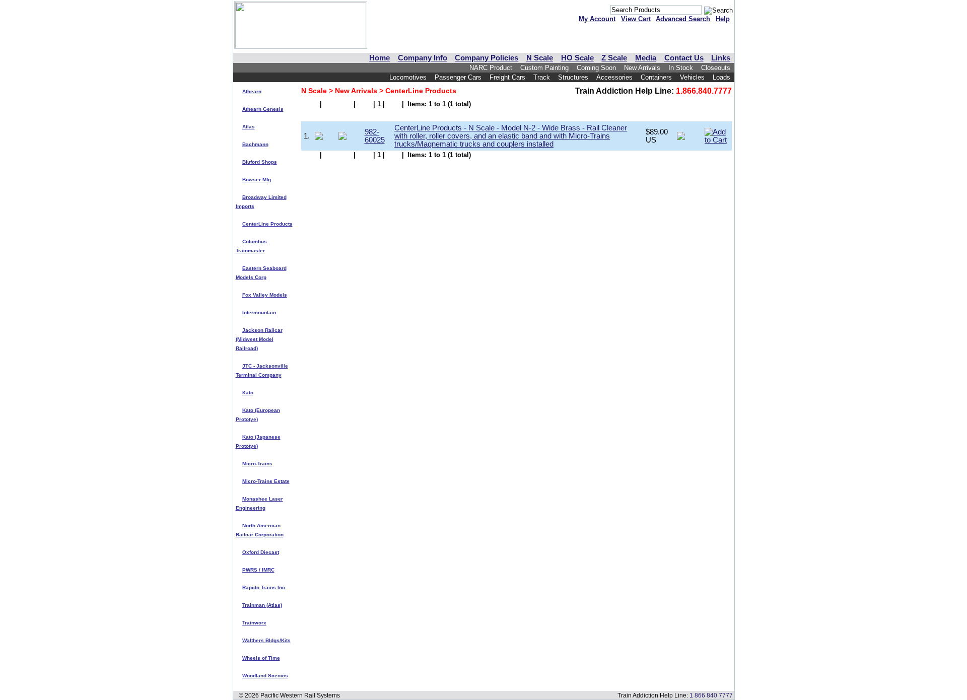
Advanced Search (683, 19)
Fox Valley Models (264, 295)
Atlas (248, 126)
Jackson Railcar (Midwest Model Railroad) (259, 339)
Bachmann (255, 144)
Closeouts (715, 68)
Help (723, 19)
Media (645, 58)
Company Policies (486, 58)
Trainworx (254, 622)
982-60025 (375, 136)
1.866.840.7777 (704, 91)
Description (414, 115)
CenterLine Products (267, 224)
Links (720, 58)
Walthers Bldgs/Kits (266, 640)
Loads (721, 77)
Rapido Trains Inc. (264, 587)
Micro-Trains (257, 463)
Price (655, 115)
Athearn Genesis (263, 109)
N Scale (539, 58)
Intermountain (259, 312)
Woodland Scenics (265, 675)
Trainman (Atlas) (262, 605)
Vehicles (692, 77)
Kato (247, 392)
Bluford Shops (259, 162)
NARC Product (490, 68)
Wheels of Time (261, 658)
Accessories (614, 77)
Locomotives (408, 77)
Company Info (422, 58)
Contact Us (684, 58)
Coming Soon (596, 68)
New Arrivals (642, 68)
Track (541, 77)
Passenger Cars (458, 77)
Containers (656, 77)
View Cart (636, 19)
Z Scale (614, 58)
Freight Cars (507, 77)
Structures (573, 77)
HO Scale (577, 58)
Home (379, 58)
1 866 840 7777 (711, 695)
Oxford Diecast (260, 552)
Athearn (251, 91)
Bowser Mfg (256, 179)
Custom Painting (544, 68)
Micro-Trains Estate (266, 481)
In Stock (680, 68)
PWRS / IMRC (258, 570)
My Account (597, 19)
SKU (373, 115)
